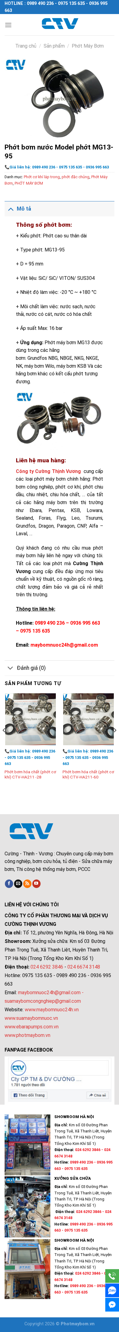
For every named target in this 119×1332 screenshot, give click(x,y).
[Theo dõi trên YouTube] (36, 883)
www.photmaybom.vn (27, 1035)
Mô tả (24, 209)
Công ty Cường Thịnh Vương (49, 471)
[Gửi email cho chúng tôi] (18, 883)
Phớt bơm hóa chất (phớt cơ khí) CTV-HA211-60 (88, 774)
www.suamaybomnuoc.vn (31, 1018)
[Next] (115, 742)
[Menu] (8, 24)
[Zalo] (112, 1290)
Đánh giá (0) (31, 668)
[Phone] (112, 1276)
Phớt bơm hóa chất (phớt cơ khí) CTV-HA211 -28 (30, 774)
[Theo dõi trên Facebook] (9, 883)
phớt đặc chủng (75, 177)
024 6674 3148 (83, 967)
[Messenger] (112, 1305)
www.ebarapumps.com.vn (32, 1027)
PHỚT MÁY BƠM (29, 183)
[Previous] (4, 742)
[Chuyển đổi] (10, 208)
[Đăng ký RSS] (27, 883)
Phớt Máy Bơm (88, 46)
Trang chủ (25, 46)
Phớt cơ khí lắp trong (42, 177)
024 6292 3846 (47, 967)
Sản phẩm (54, 46)
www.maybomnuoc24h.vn (51, 1010)
